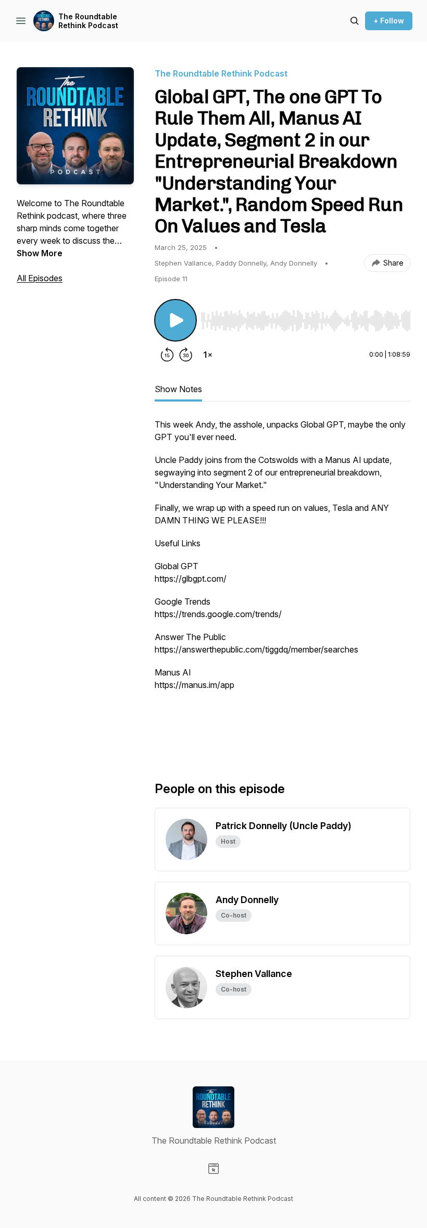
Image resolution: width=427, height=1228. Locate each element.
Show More (39, 253)
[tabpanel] (282, 582)
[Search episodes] (354, 21)
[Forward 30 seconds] (186, 354)
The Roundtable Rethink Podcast (88, 21)
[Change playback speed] (207, 354)
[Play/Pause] (175, 320)
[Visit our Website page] (213, 1168)
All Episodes (39, 278)
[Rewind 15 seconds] (167, 354)
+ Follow (388, 20)
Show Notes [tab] (178, 389)
